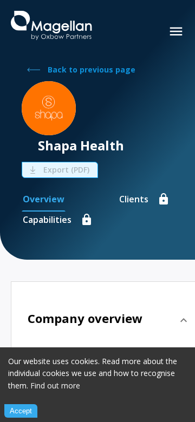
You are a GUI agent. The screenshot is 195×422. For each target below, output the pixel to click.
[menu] (176, 31)
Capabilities (47, 220)
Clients (133, 199)
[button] (109, 320)
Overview (43, 199)
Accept (21, 411)
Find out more (55, 385)
